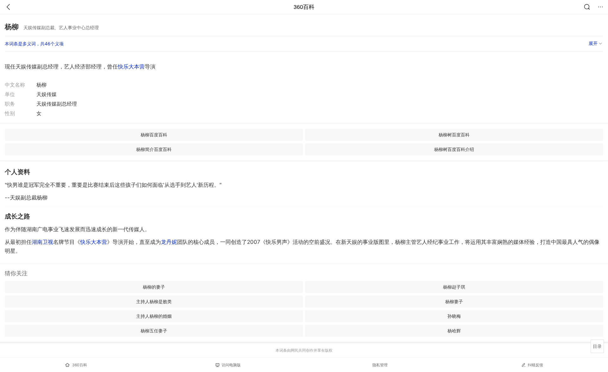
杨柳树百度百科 (454, 134)
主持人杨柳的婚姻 (154, 316)
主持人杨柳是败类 (154, 301)
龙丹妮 (169, 242)
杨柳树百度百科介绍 (454, 149)
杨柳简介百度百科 (154, 149)
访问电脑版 (231, 364)
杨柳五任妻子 (154, 330)
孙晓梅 (454, 316)
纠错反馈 (535, 364)
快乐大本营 (131, 66)
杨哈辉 (454, 330)
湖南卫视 (42, 242)
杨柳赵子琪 (454, 287)
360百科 (304, 7)
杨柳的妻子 (154, 287)
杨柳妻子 (454, 301)
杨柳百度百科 (154, 134)
